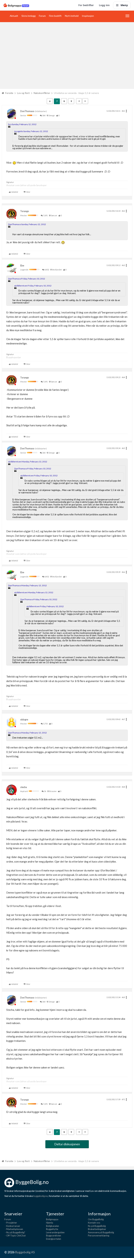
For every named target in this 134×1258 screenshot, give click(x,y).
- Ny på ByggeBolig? (14, 1232)
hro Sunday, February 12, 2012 (22, 124)
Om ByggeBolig (96, 1219)
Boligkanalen (52, 1226)
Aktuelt (14, 15)
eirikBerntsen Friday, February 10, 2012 (32, 285)
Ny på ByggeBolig (97, 1226)
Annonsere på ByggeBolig (101, 1232)
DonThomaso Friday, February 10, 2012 (26, 278)
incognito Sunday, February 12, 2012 (31, 131)
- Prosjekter (10, 1222)
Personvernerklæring (98, 1235)
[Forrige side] (79, 101)
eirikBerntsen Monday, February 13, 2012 (27, 461)
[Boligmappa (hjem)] (16, 5)
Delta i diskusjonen (67, 1144)
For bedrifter (86, 5)
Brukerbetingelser (97, 1229)
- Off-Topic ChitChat (15, 1235)
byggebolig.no (40, 1196)
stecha (23, 787)
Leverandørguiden (55, 1232)
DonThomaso (27, 111)
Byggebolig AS (25, 1252)
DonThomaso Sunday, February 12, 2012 (27, 224)
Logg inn (104, 5)
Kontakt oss (94, 1222)
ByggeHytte (52, 1229)
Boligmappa (52, 1219)
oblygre (24, 719)
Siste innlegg (28, 15)
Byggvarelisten (53, 1235)
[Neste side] (85, 101)
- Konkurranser (12, 1226)
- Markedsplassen (13, 1229)
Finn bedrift (55, 15)
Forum (42, 15)
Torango (24, 211)
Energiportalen (53, 1238)
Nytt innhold (72, 15)
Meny (124, 5)
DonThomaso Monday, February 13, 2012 (27, 585)
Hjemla (49, 1222)
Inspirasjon (88, 15)
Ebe (22, 265)
